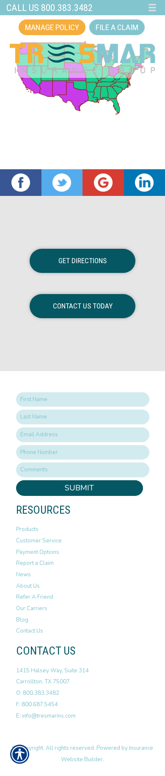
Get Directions (82, 260)
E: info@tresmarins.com (46, 716)
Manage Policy (52, 27)
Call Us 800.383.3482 (49, 7)
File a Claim (117, 27)
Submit (79, 488)
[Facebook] (20, 182)
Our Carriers (31, 608)
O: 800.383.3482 (37, 693)
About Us (28, 586)
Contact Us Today (83, 306)
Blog (22, 620)
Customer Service (39, 541)
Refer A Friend (34, 597)
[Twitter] (62, 182)
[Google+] (103, 182)
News (23, 574)
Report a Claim (35, 563)
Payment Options (37, 552)
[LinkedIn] (144, 182)
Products (27, 529)
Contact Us (29, 631)
